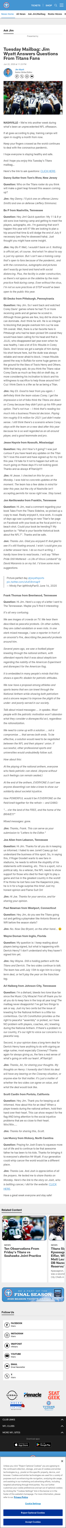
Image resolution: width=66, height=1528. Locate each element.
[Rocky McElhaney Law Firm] (17, 1406)
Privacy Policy (21, 1497)
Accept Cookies (33, 1522)
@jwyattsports (36, 577)
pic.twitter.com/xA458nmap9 (23, 581)
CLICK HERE (48, 171)
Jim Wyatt (19, 69)
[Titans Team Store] (48, 1406)
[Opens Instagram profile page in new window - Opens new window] (27, 76)
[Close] (62, 1461)
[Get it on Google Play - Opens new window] (43, 1446)
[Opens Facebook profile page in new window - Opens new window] (17, 76)
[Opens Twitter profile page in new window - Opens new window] (22, 76)
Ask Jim (9, 30)
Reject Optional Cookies (33, 1512)
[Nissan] (12, 1395)
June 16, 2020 (48, 585)
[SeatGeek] (54, 1395)
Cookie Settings (33, 1503)
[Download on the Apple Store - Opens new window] (21, 1445)
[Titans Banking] (33, 1395)
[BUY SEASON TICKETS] (33, 1294)
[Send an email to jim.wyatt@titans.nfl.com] (32, 76)
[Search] (55, 5)
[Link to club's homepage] (6, 3)
